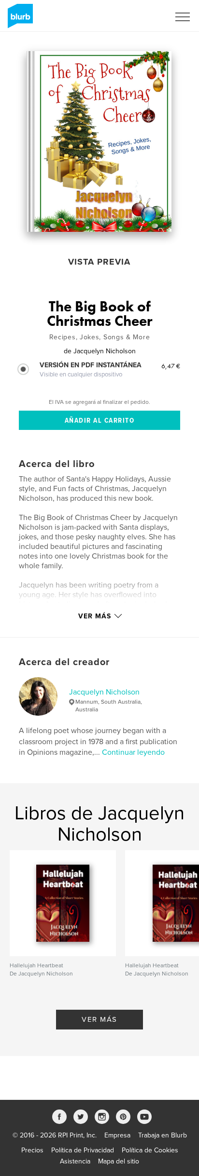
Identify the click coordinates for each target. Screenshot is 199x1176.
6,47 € (170, 365)
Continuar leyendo (133, 752)
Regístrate (142, 17)
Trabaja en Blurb (162, 1135)
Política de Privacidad (82, 1150)
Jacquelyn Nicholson (104, 692)
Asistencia (75, 1161)
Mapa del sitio (118, 1161)
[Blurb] (18, 19)
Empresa (117, 1135)
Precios (32, 1150)
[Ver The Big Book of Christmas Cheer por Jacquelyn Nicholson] (99, 141)
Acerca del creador (64, 662)
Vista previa (99, 261)
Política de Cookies (150, 1150)
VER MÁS (99, 1019)
